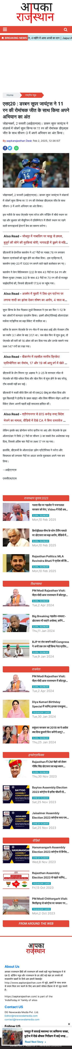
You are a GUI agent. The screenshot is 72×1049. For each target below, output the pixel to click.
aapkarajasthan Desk (19, 140)
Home (10, 95)
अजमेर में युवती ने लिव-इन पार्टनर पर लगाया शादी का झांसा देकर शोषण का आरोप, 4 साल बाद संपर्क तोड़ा (35, 300)
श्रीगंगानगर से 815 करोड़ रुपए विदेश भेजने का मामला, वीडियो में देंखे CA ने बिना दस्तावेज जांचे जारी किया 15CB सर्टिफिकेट (36, 420)
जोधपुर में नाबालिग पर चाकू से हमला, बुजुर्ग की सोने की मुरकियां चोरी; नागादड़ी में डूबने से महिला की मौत (36, 242)
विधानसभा (36, 584)
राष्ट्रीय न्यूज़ (30, 95)
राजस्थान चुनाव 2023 (36, 498)
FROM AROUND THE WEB (36, 923)
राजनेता (36, 669)
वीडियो (36, 840)
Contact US (14, 1007)
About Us (12, 966)
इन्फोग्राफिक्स (36, 755)
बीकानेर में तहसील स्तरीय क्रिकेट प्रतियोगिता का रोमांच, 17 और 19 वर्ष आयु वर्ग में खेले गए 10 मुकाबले (36, 363)
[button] (5, 29)
